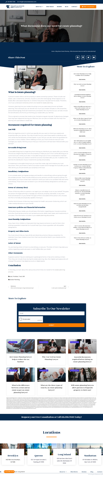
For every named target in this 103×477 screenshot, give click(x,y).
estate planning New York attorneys (46, 406)
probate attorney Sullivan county (43, 400)
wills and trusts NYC (85, 403)
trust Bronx (60, 402)
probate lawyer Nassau (86, 400)
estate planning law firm (16, 7)
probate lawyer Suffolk (36, 401)
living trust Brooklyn (38, 397)
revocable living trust (16, 151)
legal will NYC (21, 397)
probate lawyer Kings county (70, 400)
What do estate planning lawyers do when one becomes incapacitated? (82, 205)
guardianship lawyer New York (79, 407)
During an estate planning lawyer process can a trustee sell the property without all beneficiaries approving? (82, 167)
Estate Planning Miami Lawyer (45, 404)
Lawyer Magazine (37, 404)
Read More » (82, 79)
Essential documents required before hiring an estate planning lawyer (82, 96)
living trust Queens (62, 397)
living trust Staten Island (69, 397)
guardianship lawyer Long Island (70, 407)
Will (23, 276)
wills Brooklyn (17, 404)
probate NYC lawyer (70, 401)
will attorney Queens (92, 402)
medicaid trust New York (92, 397)
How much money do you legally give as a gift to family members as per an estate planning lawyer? (82, 142)
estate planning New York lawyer (67, 406)
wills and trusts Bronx (55, 403)
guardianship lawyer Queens (10, 408)
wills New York (57, 404)
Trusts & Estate (17, 6)
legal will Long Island (9, 397)
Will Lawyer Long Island (17, 472)
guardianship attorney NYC (31, 407)
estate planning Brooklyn (26, 406)
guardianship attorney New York (22, 407)
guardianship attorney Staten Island (50, 407)
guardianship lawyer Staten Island (20, 408)
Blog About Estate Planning (62, 51)
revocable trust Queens (49, 402)
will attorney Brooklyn (65, 402)
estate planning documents (45, 215)
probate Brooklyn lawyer (62, 400)
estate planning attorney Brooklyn (57, 406)
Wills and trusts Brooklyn (62, 403)
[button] (78, 57)
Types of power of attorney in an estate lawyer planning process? (82, 216)
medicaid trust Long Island (84, 397)
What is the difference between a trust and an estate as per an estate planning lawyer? (82, 108)
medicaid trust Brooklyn (76, 397)
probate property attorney (85, 401)
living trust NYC (57, 397)
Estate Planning (15, 280)
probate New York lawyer (63, 401)
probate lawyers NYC (20, 401)
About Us (39, 6)
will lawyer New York (30, 403)
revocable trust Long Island (20, 402)
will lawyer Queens (41, 403)
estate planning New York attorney (35, 406)
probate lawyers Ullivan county (45, 401)
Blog (66, 6)
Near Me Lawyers (33, 408)
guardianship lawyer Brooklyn (60, 407)
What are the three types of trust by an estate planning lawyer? (82, 119)
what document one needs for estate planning (38, 103)
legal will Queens (25, 397)
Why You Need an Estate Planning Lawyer (82, 85)
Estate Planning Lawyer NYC (88, 407)
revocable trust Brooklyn (12, 402)
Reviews (59, 6)
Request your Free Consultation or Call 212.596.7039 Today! (51, 417)
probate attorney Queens (18, 400)
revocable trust (55, 402)
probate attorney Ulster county (53, 400)
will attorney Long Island (72, 402)
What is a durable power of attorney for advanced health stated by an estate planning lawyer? (82, 192)
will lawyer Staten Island (48, 403)
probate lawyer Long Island (79, 400)
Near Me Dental (28, 408)
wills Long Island (52, 404)
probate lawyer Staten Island (28, 401)
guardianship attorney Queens (40, 407)
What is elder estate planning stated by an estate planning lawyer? (82, 179)
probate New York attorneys (54, 401)
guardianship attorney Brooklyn (88, 406)
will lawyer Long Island (23, 403)
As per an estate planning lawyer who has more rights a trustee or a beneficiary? (82, 154)
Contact (74, 6)
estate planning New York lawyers (78, 406)
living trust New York (51, 397)
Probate (15, 276)
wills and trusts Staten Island (10, 404)
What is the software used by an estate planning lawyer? (82, 238)
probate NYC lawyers (77, 401)
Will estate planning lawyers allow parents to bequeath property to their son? (82, 130)
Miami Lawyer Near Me (31, 404)
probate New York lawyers (78, 404)
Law (11, 276)
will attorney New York (79, 402)
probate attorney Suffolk (34, 400)
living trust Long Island (45, 397)
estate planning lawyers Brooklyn (17, 406)
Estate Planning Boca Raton (23, 404)
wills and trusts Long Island (70, 403)
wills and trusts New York (78, 403)
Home (52, 51)
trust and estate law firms (86, 404)
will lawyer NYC (35, 403)
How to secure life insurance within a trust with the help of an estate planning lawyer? (82, 227)
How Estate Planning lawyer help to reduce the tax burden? (82, 74)
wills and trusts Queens (91, 403)
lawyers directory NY (28, 402)
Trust (20, 276)
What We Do (50, 6)
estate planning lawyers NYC (69, 404)
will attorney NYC (86, 402)
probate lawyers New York (13, 401)
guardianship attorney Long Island (11, 407)
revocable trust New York (35, 402)
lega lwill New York (16, 397)
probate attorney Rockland (26, 400)
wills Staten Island (62, 404)
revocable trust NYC (43, 402)
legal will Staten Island (32, 397)
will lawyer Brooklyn (16, 403)
